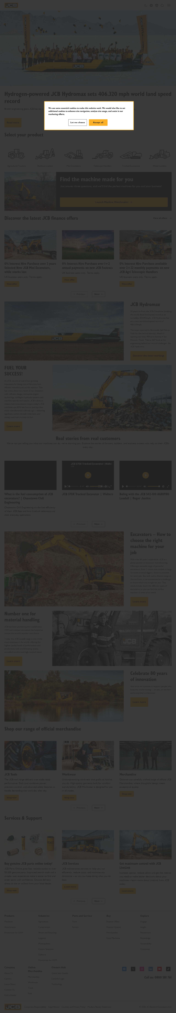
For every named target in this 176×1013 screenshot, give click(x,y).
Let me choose (77, 122)
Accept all (98, 122)
